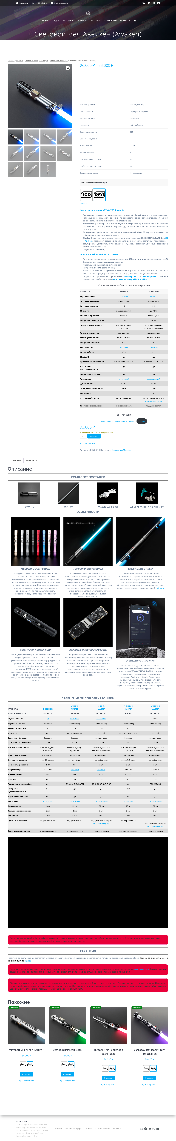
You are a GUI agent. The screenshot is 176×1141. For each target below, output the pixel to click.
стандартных (130, 276)
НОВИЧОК (48, 709)
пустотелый (124, 379)
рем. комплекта (141, 969)
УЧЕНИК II (128, 706)
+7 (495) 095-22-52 (41, 3)
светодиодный (153, 379)
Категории (43, 60)
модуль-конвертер (153, 401)
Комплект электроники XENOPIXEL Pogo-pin (102, 210)
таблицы (160, 588)
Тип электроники (88, 182)
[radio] (86, 195)
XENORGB (123, 296)
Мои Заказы (90, 1128)
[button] (68, 68)
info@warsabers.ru (61, 3)
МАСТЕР (74, 709)
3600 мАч (154, 347)
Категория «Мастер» (59, 60)
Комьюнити (24, 3)
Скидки (55, 20)
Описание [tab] (17, 460)
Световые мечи (31, 60)
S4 (48, 719)
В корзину (94, 436)
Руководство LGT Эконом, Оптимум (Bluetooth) (118, 421)
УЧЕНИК (74, 706)
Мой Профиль (104, 1128)
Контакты (125, 20)
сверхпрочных (150, 276)
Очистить (83, 203)
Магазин (67, 20)
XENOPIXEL (154, 296)
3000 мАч (124, 347)
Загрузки (95, 20)
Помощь (81, 20)
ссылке (27, 960)
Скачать (142, 421)
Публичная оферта (73, 1128)
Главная (44, 20)
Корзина (117, 1128)
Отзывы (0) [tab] (31, 460)
